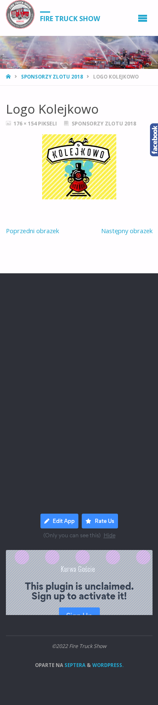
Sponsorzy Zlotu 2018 (52, 76)
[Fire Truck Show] (20, 14)
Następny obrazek (127, 230)
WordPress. (107, 665)
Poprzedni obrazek (32, 230)
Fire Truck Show (70, 18)
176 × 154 (25, 123)
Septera (74, 665)
